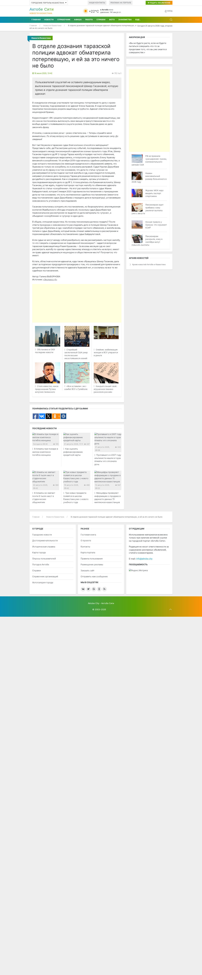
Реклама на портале (120, 3)
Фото (112, 19)
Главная (36, 19)
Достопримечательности (45, 540)
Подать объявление (159, 3)
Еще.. (138, 19)
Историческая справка (43, 546)
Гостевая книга (88, 534)
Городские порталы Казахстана (47, 3)
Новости (49, 19)
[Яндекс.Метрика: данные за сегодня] (138, 570)
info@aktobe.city (144, 558)
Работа (89, 19)
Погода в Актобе (40, 564)
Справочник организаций (45, 576)
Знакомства (125, 19)
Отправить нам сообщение (94, 576)
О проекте (86, 540)
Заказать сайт (87, 570)
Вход (169, 11)
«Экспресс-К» (50, 279)
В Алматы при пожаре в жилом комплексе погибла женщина (45, 451)
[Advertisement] (101, 303)
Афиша (78, 19)
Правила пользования (92, 558)
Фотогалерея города (42, 582)
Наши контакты (97, 3)
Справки (100, 19)
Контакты (85, 546)
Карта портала (88, 552)
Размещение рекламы (92, 564)
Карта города (39, 552)
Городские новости (42, 534)
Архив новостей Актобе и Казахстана (148, 264)
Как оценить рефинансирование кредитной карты (73, 451)
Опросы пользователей (44, 558)
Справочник (63, 19)
